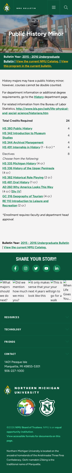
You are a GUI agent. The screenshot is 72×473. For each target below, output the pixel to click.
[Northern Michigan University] (7, 7)
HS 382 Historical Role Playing (23, 177)
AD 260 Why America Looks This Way (27, 187)
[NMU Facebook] (15, 268)
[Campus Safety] (47, 407)
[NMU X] (36, 268)
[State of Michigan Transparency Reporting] (26, 407)
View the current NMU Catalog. (37, 61)
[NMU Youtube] (46, 268)
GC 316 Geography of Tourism (22, 196)
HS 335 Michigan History (19, 163)
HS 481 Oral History (15, 182)
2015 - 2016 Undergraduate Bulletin (45, 243)
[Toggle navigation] (53, 7)
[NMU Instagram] (25, 268)
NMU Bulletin (26, 8)
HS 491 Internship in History (21, 147)
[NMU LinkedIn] (56, 268)
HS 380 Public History (17, 128)
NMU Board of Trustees (28, 427)
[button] (66, 7)
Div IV (16, 191)
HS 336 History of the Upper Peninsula (28, 168)
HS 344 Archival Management (22, 142)
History (39, 97)
